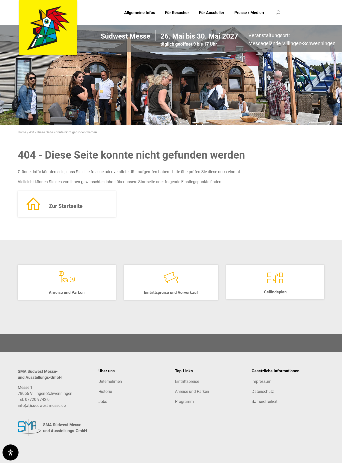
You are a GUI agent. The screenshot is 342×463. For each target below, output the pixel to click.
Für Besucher (177, 12)
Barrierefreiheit (264, 401)
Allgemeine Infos (139, 12)
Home (22, 132)
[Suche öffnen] (278, 12)
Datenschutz (263, 391)
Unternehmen (110, 381)
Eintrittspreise (187, 381)
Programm (184, 401)
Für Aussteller (211, 12)
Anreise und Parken (192, 391)
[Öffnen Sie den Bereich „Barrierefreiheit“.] (11, 452)
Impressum (261, 381)
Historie (105, 391)
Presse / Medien (249, 12)
